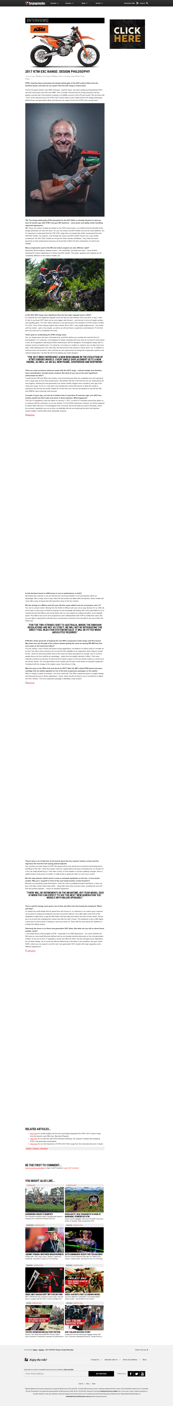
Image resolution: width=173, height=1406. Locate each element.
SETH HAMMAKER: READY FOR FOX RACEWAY (84, 1254)
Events (98, 3)
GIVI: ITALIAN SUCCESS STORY (78, 1332)
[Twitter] (137, 1374)
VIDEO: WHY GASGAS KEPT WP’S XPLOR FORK (43, 1294)
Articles (29, 1148)
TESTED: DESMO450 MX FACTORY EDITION (42, 1332)
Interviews (44, 1148)
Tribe (87, 1384)
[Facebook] (131, 1374)
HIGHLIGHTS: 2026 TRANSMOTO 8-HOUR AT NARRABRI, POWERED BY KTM (83, 1215)
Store (145, 1360)
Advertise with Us (111, 1360)
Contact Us (95, 1360)
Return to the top (140, 1350)
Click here (33, 1133)
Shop (83, 3)
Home (35, 1350)
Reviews (53, 3)
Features (68, 3)
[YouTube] (143, 1374)
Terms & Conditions (130, 1360)
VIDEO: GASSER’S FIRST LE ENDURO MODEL (82, 1294)
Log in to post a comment (34, 1168)
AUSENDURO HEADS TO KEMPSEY (39, 1214)
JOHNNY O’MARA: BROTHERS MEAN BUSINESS (44, 1254)
